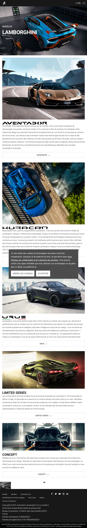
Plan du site (32, 498)
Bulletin (42, 498)
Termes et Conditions (9, 501)
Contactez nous (26, 494)
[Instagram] (63, 493)
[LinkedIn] (67, 493)
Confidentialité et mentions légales (13, 498)
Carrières (14, 494)
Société (4, 494)
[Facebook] (52, 493)
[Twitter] (55, 493)
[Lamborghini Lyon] (4, 3)
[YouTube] (59, 493)
